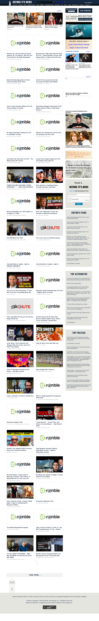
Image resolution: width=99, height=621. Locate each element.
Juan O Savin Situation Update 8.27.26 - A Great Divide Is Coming (20, 107)
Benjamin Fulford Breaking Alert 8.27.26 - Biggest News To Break (49, 291)
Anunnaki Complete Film (14, 422)
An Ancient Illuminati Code (44, 501)
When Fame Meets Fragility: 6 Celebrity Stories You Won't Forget (77, 93)
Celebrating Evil (71, 322)
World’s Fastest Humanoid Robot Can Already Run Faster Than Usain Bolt (48, 555)
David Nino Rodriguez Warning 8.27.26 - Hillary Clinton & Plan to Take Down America (49, 108)
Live (62, 5)
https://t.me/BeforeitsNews (73, 173)
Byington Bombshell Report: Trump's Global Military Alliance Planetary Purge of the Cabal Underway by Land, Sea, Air (78, 365)
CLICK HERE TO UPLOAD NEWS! (85, 19)
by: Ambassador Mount (12, 188)
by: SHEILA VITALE (11, 267)
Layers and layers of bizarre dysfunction (20, 396)
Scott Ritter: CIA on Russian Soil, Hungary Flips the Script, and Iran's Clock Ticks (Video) (18, 345)
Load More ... (35, 575)
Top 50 (69, 5)
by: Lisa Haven (39, 215)
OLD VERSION (85, 11)
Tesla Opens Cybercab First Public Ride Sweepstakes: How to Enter (77, 318)
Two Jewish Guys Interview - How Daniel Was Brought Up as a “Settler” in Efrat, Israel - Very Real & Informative (78, 293)
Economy (20, 5)
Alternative (46, 215)
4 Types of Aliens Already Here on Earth (77, 304)
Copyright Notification (63, 596)
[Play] (78, 31)
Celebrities (47, 239)
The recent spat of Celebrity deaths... (48, 238)
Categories (87, 5)
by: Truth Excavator (40, 188)
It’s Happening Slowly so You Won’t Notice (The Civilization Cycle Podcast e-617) (78, 287)
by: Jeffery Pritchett (11, 59)
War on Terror (21, 559)
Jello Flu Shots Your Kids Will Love (47, 343)
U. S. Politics (46, 83)
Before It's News (22, 2)
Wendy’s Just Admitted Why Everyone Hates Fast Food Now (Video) (19, 449)
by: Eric (8, 294)
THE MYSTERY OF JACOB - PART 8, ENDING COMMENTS (18, 265)
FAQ (30, 596)
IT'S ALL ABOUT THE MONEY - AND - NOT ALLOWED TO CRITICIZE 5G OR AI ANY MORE (19, 555)
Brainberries (9, 29)
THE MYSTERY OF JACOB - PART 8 (47, 264)
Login (86, 2)
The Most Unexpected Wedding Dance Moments (76, 111)
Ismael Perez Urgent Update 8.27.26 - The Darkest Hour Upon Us (48, 160)
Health (25, 5)
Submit (79, 204)
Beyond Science (31, 5)
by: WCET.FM (39, 503)
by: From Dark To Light (12, 320)
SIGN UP (71, 191)
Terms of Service (50, 596)
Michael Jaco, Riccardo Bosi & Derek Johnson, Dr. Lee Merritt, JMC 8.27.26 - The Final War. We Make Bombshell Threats (20, 56)
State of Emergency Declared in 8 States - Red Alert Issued (18, 370)
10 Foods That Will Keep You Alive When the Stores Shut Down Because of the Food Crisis (78, 279)
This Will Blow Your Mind (15, 238)
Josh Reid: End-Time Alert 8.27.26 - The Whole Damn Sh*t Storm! (20, 160)
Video (65, 5)
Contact (35, 596)
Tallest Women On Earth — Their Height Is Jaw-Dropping (53, 26)
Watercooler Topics (49, 557)
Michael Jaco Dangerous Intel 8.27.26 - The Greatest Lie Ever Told (49, 133)
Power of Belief (40, 5)
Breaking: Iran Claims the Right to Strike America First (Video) (49, 476)
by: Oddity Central (40, 557)
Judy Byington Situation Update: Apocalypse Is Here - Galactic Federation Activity (46, 450)
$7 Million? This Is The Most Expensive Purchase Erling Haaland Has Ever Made (72, 66)
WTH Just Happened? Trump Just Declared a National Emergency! (47, 212)
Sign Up (90, 2)
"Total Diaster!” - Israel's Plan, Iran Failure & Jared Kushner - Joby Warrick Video (49, 424)
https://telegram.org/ (86, 168)
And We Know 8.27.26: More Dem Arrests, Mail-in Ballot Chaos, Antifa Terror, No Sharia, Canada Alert (48, 318)
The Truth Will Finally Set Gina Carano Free (15, 26)
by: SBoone (9, 348)
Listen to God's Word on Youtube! (79, 44)
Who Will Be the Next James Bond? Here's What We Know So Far (85, 66)
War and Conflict (22, 188)
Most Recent (75, 5)
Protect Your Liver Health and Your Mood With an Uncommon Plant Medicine (78, 308)
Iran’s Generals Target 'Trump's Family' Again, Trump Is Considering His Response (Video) (19, 503)
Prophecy (18, 59)
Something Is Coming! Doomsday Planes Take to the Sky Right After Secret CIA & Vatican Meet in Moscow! (79, 386)
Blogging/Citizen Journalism (19, 215)
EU (16, 397)
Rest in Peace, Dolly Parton (74, 283)
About (14, 596)
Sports (50, 371)
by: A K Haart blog (11, 397)
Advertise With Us (22, 596)
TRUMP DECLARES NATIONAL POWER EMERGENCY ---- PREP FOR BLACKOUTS (20, 186)
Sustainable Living (49, 5)
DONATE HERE (71, 11)
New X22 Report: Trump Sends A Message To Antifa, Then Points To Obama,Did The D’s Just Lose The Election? (18, 477)
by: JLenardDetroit (40, 239)
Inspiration (57, 5)
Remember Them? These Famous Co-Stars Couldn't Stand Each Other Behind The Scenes (79, 146)
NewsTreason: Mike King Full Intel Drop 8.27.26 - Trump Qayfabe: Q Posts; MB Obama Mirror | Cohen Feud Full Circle (49, 55)
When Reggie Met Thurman (45, 369)
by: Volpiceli (9, 215)
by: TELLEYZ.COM (40, 399)
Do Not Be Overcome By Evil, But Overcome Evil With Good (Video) (47, 81)
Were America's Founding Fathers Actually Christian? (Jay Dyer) (47, 186)
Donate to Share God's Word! (79, 48)
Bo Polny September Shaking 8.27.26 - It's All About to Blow (19, 133)
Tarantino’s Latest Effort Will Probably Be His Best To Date (34, 26)
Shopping (81, 5)
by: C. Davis (39, 345)
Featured (15, 5)
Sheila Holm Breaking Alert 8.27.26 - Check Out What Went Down (19, 81)
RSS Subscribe (75, 596)
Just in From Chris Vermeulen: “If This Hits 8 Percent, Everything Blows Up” (19, 291)
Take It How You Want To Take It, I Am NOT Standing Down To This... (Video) (49, 528)
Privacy (41, 596)
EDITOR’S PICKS (78, 212)
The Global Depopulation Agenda (17, 527)
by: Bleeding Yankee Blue (42, 371)
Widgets (84, 596)
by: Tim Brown (39, 83)
